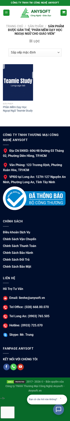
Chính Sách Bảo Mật (17, 266)
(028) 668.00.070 (36, 307)
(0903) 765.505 (38, 316)
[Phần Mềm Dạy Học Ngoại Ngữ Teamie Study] (18, 82)
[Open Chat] (58, 409)
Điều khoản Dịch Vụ (16, 232)
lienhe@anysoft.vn (32, 298)
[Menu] (6, 13)
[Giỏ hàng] (63, 13)
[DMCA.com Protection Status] (16, 381)
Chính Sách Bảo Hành (18, 253)
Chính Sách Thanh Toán (19, 246)
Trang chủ (14, 26)
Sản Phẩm (35, 26)
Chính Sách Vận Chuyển (19, 239)
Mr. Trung (26, 335)
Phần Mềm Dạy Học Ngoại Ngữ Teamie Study (18, 109)
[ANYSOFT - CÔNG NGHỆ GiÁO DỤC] (35, 12)
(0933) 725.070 (31, 325)
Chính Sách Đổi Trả (16, 259)
